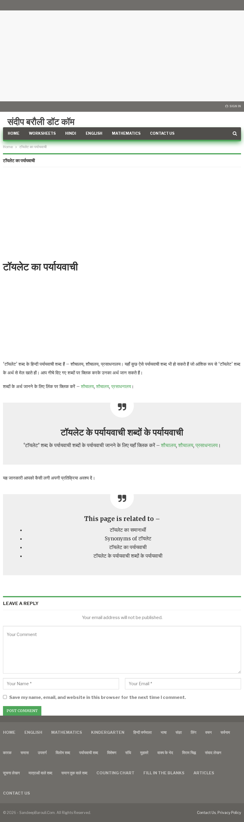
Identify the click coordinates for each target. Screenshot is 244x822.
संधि (128, 752)
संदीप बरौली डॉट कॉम (41, 121)
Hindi (70, 133)
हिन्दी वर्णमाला (142, 732)
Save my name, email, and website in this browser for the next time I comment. (97, 697)
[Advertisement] (122, 50)
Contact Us (162, 133)
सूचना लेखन (11, 772)
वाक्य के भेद (165, 752)
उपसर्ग (42, 752)
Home (13, 133)
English (94, 133)
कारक (7, 752)
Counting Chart (115, 772)
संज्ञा (179, 732)
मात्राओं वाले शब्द (40, 772)
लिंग (193, 732)
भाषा (164, 732)
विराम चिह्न (189, 752)
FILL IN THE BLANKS (163, 772)
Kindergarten (107, 732)
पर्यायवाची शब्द (88, 752)
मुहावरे (144, 752)
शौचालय (87, 386)
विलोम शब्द (63, 752)
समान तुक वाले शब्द (74, 772)
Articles (203, 772)
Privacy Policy (229, 812)
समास (25, 752)
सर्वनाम (225, 732)
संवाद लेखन (213, 752)
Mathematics (126, 133)
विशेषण (111, 752)
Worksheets (42, 133)
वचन (208, 732)
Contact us (16, 793)
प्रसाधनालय (121, 386)
